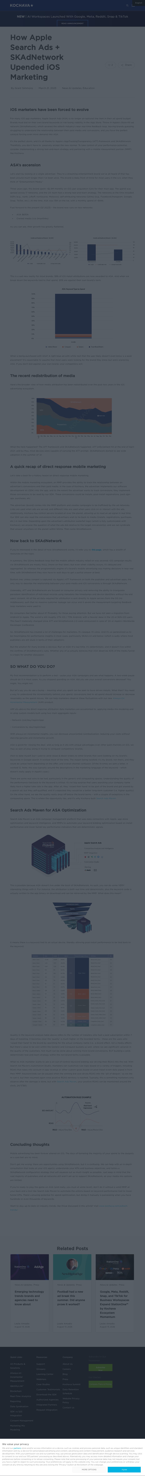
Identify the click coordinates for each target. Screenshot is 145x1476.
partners (17, 1448)
